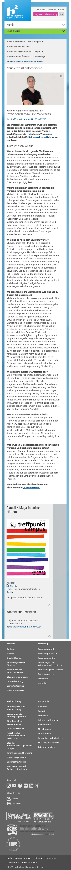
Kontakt (41, 9)
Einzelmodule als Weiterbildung (15, 722)
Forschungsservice (46, 674)
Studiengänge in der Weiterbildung (16, 708)
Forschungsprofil (46, 649)
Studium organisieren (17, 677)
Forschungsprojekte (47, 653)
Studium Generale (15, 728)
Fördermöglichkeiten (17, 757)
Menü (10, 25)
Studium (11, 643)
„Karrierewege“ (31, 487)
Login (9, 858)
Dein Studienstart (15, 690)
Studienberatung (15, 681)
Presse (61, 9)
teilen (15, 798)
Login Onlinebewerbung (45, 14)
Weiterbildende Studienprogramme (16, 715)
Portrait (42, 711)
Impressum (50, 858)
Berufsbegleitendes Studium (16, 663)
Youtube (15, 786)
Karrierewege (39, 56)
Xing (38, 786)
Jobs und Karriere (46, 747)
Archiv (10, 592)
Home (9, 41)
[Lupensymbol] (61, 14)
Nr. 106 (13, 586)
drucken (17, 803)
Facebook (21, 786)
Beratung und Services (48, 742)
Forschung (43, 643)
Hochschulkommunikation (18, 46)
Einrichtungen (34, 41)
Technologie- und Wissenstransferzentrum (50, 663)
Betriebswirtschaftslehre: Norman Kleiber (25, 61)
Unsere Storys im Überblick (19, 56)
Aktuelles (42, 683)
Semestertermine (15, 686)
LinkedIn (32, 786)
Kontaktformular (23, 858)
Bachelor (11, 649)
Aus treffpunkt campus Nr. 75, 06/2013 (26, 119)
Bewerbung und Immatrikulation (15, 671)
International (44, 733)
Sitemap (38, 858)
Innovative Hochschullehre (50, 738)
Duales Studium (14, 658)
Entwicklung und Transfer (50, 669)
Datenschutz (13, 862)
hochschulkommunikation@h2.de (24, 626)
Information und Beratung (19, 753)
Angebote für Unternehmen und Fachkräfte (16, 736)
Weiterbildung (14, 701)
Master (10, 653)
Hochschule (20, 41)
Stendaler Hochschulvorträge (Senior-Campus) (20, 746)
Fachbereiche (44, 724)
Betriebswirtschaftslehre (41, 137)
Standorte (51, 9)
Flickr (26, 786)
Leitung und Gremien (48, 720)
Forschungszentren (47, 658)
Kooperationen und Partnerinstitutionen (17, 767)
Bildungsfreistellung (16, 762)
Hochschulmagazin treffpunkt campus (24, 51)
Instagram (9, 786)
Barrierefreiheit (29, 862)
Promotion (43, 678)
